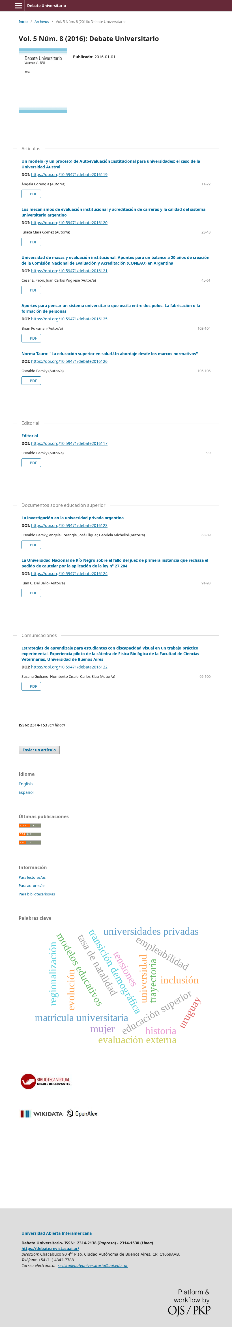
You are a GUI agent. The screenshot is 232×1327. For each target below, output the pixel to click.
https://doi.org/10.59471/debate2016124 (69, 573)
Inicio (23, 21)
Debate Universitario (46, 5)
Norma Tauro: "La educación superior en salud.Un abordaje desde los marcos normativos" (110, 353)
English (26, 783)
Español (26, 792)
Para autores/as (32, 885)
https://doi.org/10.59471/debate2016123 (69, 525)
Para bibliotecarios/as (37, 894)
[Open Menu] (18, 5)
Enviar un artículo (39, 750)
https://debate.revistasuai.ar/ (50, 1248)
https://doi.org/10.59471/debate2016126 (69, 361)
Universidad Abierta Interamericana (57, 1233)
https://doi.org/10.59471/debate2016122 (69, 667)
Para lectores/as (32, 877)
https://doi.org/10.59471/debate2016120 (69, 222)
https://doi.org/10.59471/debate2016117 (69, 443)
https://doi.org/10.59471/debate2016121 (69, 270)
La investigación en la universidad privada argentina (73, 517)
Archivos (42, 21)
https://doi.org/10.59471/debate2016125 (69, 318)
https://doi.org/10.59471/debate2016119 (69, 174)
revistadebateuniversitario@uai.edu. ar (93, 1265)
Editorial (30, 435)
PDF (33, 193)
